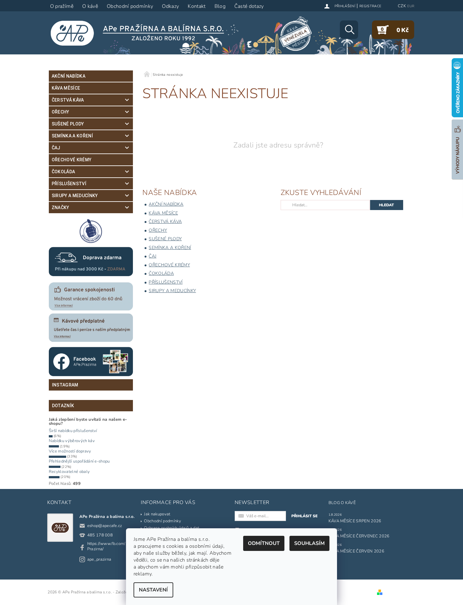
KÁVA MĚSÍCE (66, 88)
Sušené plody (68, 123)
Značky (60, 207)
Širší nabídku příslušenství (73, 431)
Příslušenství (69, 183)
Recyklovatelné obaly (69, 472)
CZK (402, 6)
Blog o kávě (342, 503)
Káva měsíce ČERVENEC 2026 (359, 536)
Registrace (370, 6)
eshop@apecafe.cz (104, 526)
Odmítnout (264, 543)
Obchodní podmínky (162, 521)
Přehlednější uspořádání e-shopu (79, 461)
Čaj (56, 147)
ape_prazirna (99, 559)
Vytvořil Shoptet (399, 592)
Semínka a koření (72, 135)
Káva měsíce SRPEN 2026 (355, 521)
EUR (410, 6)
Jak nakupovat (157, 514)
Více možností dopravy (70, 451)
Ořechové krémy (71, 159)
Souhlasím (309, 543)
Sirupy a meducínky (75, 195)
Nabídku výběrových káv (72, 441)
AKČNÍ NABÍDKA (68, 76)
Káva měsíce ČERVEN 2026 (356, 551)
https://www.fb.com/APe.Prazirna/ (110, 546)
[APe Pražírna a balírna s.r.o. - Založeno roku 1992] (141, 33)
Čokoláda (63, 171)
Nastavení (153, 589)
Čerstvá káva (68, 100)
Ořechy (60, 111)
